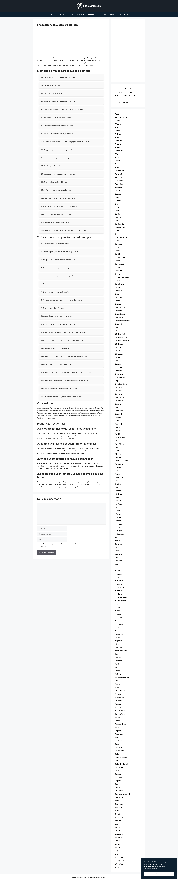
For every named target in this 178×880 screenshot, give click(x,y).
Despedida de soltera (122, 321)
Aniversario (119, 151)
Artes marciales (120, 171)
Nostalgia (118, 647)
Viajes (117, 851)
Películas (118, 674)
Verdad (117, 847)
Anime (117, 147)
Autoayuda (119, 181)
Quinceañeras (120, 714)
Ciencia (117, 231)
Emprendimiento (121, 377)
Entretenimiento (121, 384)
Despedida (119, 317)
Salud (117, 744)
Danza (117, 287)
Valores (117, 827)
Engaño (118, 381)
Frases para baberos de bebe (125, 89)
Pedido (117, 671)
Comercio (118, 244)
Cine (116, 234)
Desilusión (119, 311)
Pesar (117, 681)
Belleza (117, 197)
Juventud (118, 544)
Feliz (116, 441)
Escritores (118, 387)
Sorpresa (118, 781)
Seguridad (118, 747)
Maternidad (119, 591)
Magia (117, 577)
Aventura (118, 187)
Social (117, 771)
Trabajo (118, 814)
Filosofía (118, 454)
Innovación (119, 524)
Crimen (117, 274)
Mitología (118, 617)
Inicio (51, 14)
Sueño (117, 784)
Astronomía (119, 177)
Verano (117, 844)
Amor (71, 14)
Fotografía (119, 464)
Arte (116, 164)
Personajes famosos (122, 677)
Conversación (120, 264)
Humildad (118, 504)
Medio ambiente (121, 597)
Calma (117, 221)
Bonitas (118, 214)
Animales (118, 144)
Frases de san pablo (122, 102)
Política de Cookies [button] (150, 868)
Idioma (117, 511)
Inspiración (119, 527)
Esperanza (119, 394)
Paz (116, 667)
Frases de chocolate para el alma (126, 99)
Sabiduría (118, 741)
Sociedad (118, 774)
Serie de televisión (121, 757)
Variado (118, 831)
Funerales (118, 474)
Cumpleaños (61, 14)
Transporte (119, 817)
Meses (117, 607)
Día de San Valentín (122, 341)
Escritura (118, 391)
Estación (118, 404)
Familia (117, 427)
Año (116, 154)
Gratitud (118, 484)
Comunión (118, 261)
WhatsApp (119, 864)
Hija (116, 487)
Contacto (122, 14)
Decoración (119, 291)
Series (117, 761)
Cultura (117, 281)
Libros (117, 551)
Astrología (118, 174)
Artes (117, 167)
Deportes (118, 297)
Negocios (118, 641)
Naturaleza (119, 634)
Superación (119, 791)
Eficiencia (118, 371)
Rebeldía (118, 717)
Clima (117, 241)
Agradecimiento (121, 117)
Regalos (118, 731)
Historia (118, 491)
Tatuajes (118, 801)
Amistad (118, 134)
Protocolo (118, 701)
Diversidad (119, 354)
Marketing (119, 581)
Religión (112, 14)
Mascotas (118, 584)
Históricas (118, 494)
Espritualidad (120, 401)
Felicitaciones (120, 437)
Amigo (117, 131)
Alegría (117, 121)
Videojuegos (119, 861)
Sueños (117, 787)
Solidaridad (119, 777)
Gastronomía (119, 477)
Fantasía (118, 431)
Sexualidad (119, 767)
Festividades (119, 444)
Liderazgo (118, 554)
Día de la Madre (120, 334)
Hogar (117, 497)
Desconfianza (120, 307)
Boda (117, 207)
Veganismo (119, 834)
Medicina (118, 594)
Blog (116, 204)
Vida (116, 854)
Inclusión (118, 517)
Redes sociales (120, 724)
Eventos (118, 417)
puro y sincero (120, 711)
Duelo (117, 361)
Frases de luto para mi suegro (125, 95)
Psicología (118, 704)
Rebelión (118, 721)
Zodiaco (118, 867)
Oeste (117, 654)
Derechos (118, 301)
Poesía (117, 684)
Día (116, 331)
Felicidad (118, 434)
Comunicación (120, 257)
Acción (117, 114)
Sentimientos (120, 751)
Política (117, 687)
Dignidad (118, 347)
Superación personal (122, 794)
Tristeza (118, 821)
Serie (117, 754)
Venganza (118, 837)
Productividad (120, 691)
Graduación (119, 481)
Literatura (118, 557)
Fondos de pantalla (121, 461)
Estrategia (119, 414)
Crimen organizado (122, 277)
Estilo (117, 407)
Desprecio (119, 324)
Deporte (118, 294)
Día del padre (120, 344)
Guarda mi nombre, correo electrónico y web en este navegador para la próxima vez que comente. (70, 545)
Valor (117, 824)
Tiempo (118, 811)
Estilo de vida (119, 411)
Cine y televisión (121, 237)
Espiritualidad (120, 397)
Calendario (119, 217)
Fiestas (117, 451)
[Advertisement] (71, 43)
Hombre (118, 501)
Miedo (117, 611)
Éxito (117, 421)
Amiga (117, 127)
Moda (117, 621)
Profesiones (119, 697)
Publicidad (118, 707)
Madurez (118, 574)
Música (117, 631)
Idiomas (118, 514)
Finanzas (118, 457)
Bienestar (118, 201)
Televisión (118, 807)
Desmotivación (120, 314)
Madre (117, 571)
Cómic (117, 247)
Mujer (117, 627)
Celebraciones (120, 227)
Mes (116, 604)
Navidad (118, 637)
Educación (80, 14)
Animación (119, 141)
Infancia (118, 521)
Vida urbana (119, 857)
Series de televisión (122, 764)
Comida (117, 254)
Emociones (119, 374)
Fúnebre (118, 467)
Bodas (117, 211)
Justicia (117, 541)
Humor (117, 507)
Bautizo (118, 191)
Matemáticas (120, 587)
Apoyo (117, 161)
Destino (118, 327)
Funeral (118, 471)
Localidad (118, 561)
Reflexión (91, 14)
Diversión (118, 357)
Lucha (117, 564)
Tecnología (119, 804)
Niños (117, 644)
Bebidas (118, 194)
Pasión (117, 664)
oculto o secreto (121, 651)
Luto (116, 567)
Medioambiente (121, 601)
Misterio (118, 614)
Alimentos (118, 124)
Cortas (117, 267)
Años (117, 157)
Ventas (117, 841)
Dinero (117, 351)
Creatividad (119, 271)
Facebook (118, 424)
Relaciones (119, 734)
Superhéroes (119, 797)
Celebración (119, 224)
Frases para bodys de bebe (124, 92)
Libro (117, 547)
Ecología (118, 364)
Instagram (118, 531)
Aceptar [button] (158, 873)
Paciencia (118, 661)
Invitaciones (119, 534)
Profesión (118, 694)
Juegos (117, 537)
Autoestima (119, 184)
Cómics (117, 251)
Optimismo (119, 657)
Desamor (118, 304)
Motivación (102, 14)
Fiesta (117, 447)
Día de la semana (121, 337)
